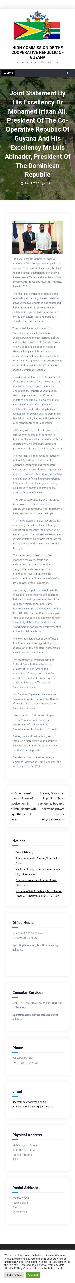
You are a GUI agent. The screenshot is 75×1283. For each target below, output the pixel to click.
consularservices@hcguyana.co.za (32, 1106)
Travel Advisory (25, 852)
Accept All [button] (33, 1275)
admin (47, 183)
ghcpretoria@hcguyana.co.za (29, 1102)
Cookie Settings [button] (14, 1275)
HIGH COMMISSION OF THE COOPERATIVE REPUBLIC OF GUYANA (37, 52)
